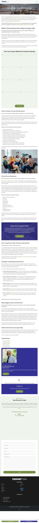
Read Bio (5, 373)
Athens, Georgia (6, 344)
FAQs (2, 491)
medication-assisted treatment (28, 256)
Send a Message (29, 521)
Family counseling (13, 294)
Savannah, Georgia (6, 340)
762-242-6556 (19, 24)
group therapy (14, 288)
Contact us (3, 335)
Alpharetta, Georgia (6, 343)
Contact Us (19, 391)
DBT (18, 278)
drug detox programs (17, 23)
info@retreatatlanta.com (6, 501)
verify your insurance (27, 24)
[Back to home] (5, 2)
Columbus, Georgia (6, 346)
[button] (37, 2)
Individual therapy (13, 284)
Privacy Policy (27, 506)
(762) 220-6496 (19, 236)
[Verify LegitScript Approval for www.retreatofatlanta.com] (22, 488)
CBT (18, 271)
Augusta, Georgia (6, 342)
